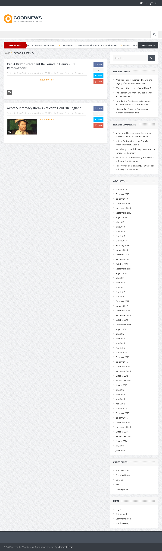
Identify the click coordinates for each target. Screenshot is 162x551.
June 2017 (120, 282)
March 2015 (121, 408)
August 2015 (121, 385)
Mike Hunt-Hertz (123, 132)
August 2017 (121, 273)
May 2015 (120, 399)
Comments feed (123, 518)
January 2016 (122, 361)
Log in (118, 509)
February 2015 (122, 413)
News (118, 484)
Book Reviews (122, 470)
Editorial (119, 479)
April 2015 (120, 403)
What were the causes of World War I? (133, 88)
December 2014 (123, 422)
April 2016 (120, 347)
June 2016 (120, 338)
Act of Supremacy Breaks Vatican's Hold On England (44, 108)
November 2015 (123, 371)
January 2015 (122, 417)
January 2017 (122, 305)
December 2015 (123, 366)
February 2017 (122, 301)
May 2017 (120, 287)
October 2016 (122, 319)
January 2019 (122, 198)
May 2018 (120, 231)
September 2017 (123, 268)
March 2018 (121, 240)
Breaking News (63, 73)
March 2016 (121, 352)
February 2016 (122, 357)
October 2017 (122, 264)
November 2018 (123, 208)
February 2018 (122, 245)
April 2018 (120, 236)
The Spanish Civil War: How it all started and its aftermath (78, 45)
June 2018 (120, 226)
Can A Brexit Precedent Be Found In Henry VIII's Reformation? (41, 66)
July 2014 (120, 445)
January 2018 (122, 250)
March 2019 (121, 189)
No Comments (78, 73)
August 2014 (121, 441)
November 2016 (123, 315)
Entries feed (121, 514)
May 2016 (120, 343)
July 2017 (120, 277)
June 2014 (120, 450)
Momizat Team (65, 546)
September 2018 (123, 212)
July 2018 (120, 222)
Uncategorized (122, 489)
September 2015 (123, 380)
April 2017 (120, 292)
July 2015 (120, 389)
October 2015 (122, 375)
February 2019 (122, 194)
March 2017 (121, 296)
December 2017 (123, 254)
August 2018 (121, 217)
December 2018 (123, 203)
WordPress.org (123, 523)
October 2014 (122, 431)
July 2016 (120, 333)
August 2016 (121, 329)
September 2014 (123, 436)
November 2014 (123, 427)
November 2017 (123, 259)
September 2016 (123, 324)
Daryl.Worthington (25, 73)
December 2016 (123, 310)
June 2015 (120, 394)
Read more (46, 79)
